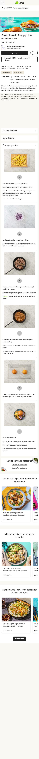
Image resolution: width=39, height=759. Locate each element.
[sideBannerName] (19, 114)
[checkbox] (2, 42)
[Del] (36, 53)
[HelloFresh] (19, 2)
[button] (19, 138)
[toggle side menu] (2, 2)
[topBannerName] (19, 14)
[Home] (2, 8)
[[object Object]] (31, 53)
